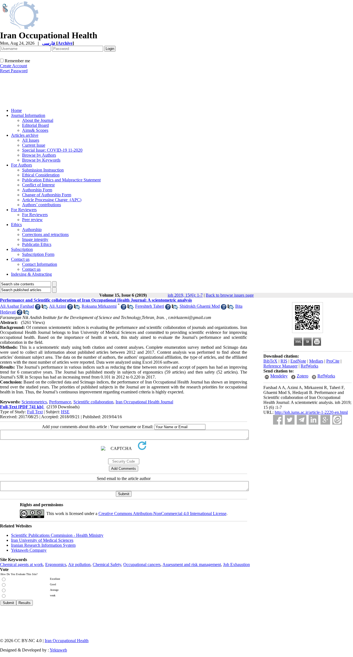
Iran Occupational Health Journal (144, 401)
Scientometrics (34, 401)
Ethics (16, 224)
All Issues (30, 140)
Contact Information (39, 264)
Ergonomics (55, 564)
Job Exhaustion (236, 564)
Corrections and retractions (45, 234)
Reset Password (14, 70)
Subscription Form (38, 254)
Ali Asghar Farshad (17, 306)
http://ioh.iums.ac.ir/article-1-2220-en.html (311, 412)
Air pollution (79, 564)
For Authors (21, 165)
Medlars (316, 361)
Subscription (22, 249)
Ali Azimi (57, 306)
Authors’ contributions (41, 204)
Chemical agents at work (21, 564)
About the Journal (37, 120)
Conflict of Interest (38, 185)
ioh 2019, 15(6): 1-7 (185, 295)
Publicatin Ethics (36, 244)
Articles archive (24, 135)
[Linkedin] (313, 420)
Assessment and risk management (191, 564)
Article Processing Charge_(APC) (51, 199)
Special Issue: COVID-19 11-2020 (52, 150)
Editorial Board (35, 125)
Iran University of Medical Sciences (42, 540)
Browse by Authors (39, 155)
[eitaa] (337, 420)
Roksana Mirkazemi (99, 306)
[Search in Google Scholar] (38, 308)
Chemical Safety (107, 564)
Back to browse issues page (230, 295)
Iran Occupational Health (67, 640)
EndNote (298, 361)
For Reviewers (24, 209)
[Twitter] (290, 420)
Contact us (20, 259)
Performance (60, 401)
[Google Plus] (325, 420)
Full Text (35, 411)
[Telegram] (301, 420)
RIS (283, 361)
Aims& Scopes (35, 130)
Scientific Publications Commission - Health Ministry (57, 535)
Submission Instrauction (43, 170)
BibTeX (270, 361)
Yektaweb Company (29, 550)
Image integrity (35, 239)
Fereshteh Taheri (149, 306)
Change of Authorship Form (46, 194)
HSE (65, 411)
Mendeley (279, 376)
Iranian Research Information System (43, 545)
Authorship (32, 229)
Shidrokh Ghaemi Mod (200, 306)
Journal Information (28, 115)
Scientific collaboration (93, 401)
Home (16, 110)
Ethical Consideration (41, 175)
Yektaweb (58, 650)
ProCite (332, 361)
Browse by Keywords (41, 160)
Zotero (302, 376)
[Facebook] (278, 420)
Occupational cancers (142, 564)
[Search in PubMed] (44, 308)
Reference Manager (280, 366)
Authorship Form (37, 189)
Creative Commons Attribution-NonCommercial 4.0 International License (162, 513)
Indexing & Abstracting (31, 274)
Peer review (32, 219)
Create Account (13, 65)
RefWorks (309, 366)
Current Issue (33, 145)
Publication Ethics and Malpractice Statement (61, 180)
